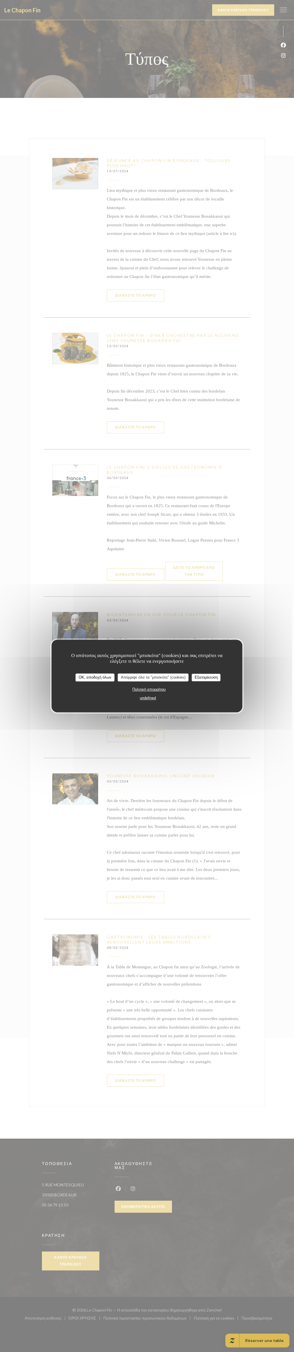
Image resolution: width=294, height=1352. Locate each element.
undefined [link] (148, 698)
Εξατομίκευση (206, 677)
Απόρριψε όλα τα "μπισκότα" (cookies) (153, 677)
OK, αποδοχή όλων (95, 677)
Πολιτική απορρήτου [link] (149, 689)
